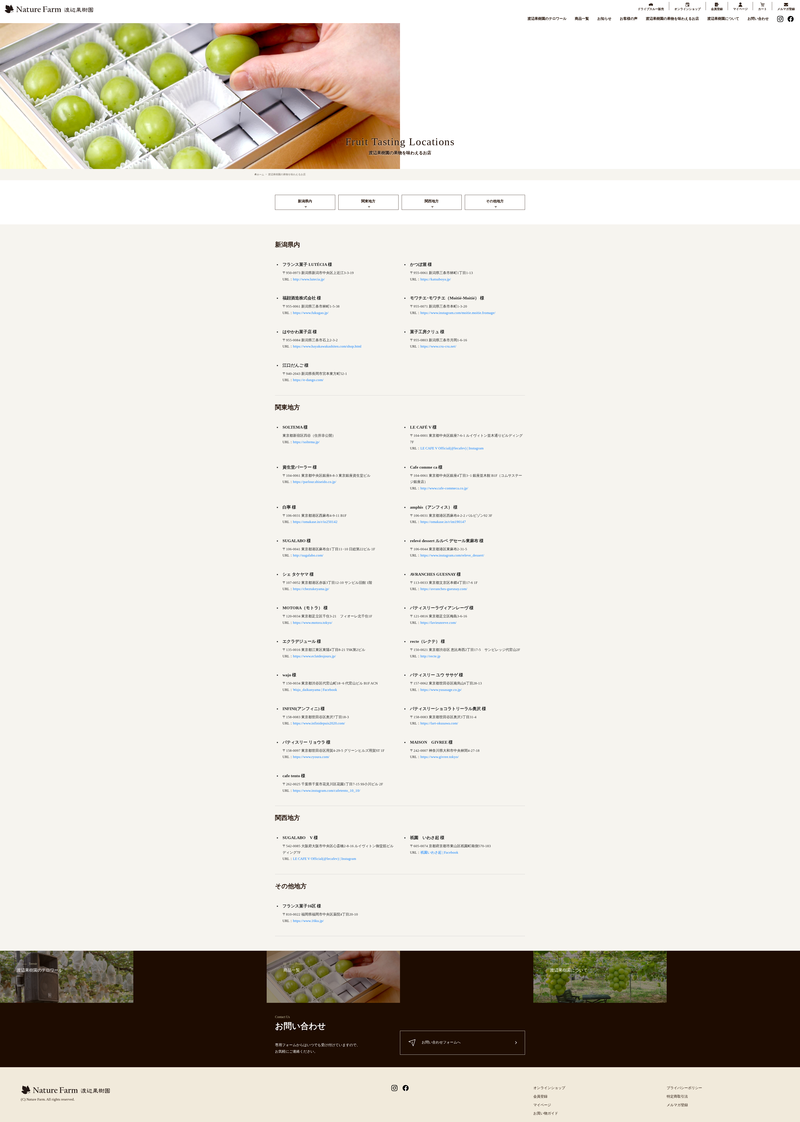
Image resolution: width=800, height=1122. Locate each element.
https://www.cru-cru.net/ (438, 346)
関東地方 (368, 201)
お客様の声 (629, 19)
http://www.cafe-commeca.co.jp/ (444, 488)
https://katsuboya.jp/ (435, 279)
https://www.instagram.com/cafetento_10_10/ (326, 791)
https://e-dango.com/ (308, 380)
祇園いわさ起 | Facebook (439, 852)
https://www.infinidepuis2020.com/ (319, 723)
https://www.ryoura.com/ (311, 757)
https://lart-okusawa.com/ (439, 723)
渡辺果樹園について (723, 19)
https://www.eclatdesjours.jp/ (314, 656)
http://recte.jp (430, 656)
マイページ (542, 1105)
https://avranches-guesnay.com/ (443, 589)
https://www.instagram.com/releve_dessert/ (452, 555)
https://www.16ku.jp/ (308, 921)
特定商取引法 (677, 1096)
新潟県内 (305, 201)
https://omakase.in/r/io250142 (315, 522)
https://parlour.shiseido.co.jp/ (314, 482)
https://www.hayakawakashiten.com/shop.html (327, 346)
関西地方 (432, 201)
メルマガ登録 (677, 1105)
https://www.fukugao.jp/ (311, 313)
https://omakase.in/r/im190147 (443, 522)
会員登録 (540, 1096)
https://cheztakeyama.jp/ (311, 589)
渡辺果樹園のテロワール (547, 19)
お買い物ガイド (545, 1113)
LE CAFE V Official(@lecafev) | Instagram (452, 448)
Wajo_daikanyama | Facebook (315, 690)
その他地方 (495, 201)
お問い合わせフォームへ (441, 1042)
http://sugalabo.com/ (308, 555)
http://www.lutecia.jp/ (309, 279)
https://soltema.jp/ (306, 442)
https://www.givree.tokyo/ (439, 757)
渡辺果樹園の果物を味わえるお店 (672, 19)
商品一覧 (582, 19)
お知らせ (604, 19)
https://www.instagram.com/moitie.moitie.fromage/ (457, 313)
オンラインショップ (549, 1088)
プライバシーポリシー (684, 1088)
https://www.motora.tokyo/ (312, 623)
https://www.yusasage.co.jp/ (441, 690)
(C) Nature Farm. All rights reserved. (48, 1099)
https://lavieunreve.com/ (438, 623)
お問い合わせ (758, 19)
